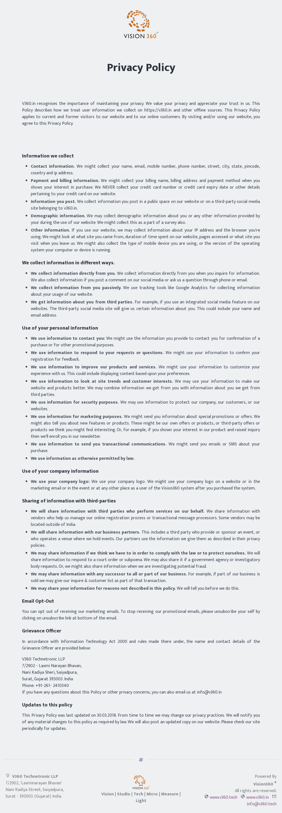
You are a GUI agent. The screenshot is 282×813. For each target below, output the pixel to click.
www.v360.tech (223, 797)
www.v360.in (257, 797)
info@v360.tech (261, 804)
